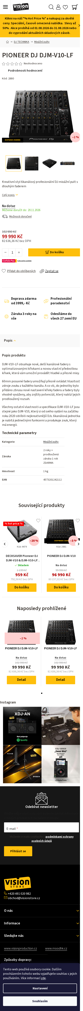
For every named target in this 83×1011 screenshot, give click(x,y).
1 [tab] (41, 693)
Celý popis (8, 195)
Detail (21, 679)
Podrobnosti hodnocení (25, 70)
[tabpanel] (21, 651)
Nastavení (40, 988)
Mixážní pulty (51, 442)
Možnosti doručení (20, 217)
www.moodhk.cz (56, 948)
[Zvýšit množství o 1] (19, 252)
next (78, 543)
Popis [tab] (8, 340)
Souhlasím (40, 1001)
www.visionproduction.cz (20, 948)
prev (4, 543)
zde (43, 978)
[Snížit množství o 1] (5, 252)
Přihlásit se (18, 851)
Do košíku (57, 252)
